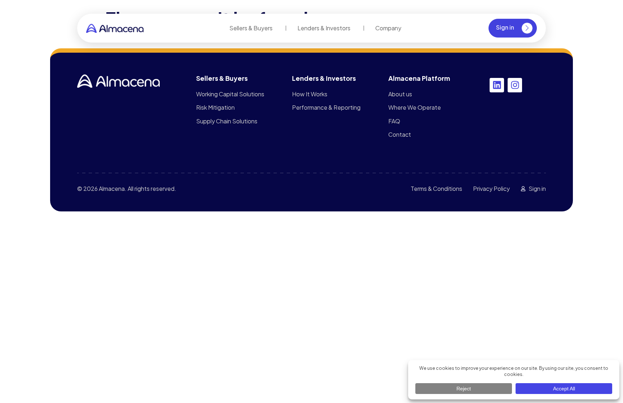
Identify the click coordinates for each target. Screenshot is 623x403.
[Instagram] (515, 85)
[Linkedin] (497, 85)
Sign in (505, 27)
